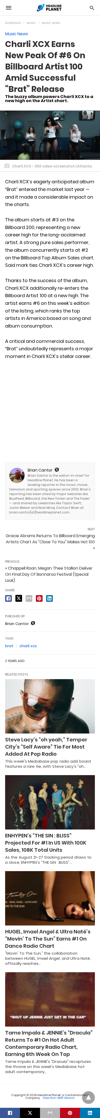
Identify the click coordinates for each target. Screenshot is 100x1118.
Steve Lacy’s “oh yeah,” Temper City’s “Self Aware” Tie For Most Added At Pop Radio (46, 747)
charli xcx (28, 645)
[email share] (29, 598)
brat (9, 645)
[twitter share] (18, 598)
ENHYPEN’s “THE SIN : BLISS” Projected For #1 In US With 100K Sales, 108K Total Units (45, 842)
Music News (51, 23)
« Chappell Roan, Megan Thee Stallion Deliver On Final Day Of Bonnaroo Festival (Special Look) (49, 574)
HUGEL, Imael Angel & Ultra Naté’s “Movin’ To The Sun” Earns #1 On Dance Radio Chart (48, 938)
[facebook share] (8, 598)
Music (31, 23)
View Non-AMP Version (59, 1098)
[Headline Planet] (49, 7)
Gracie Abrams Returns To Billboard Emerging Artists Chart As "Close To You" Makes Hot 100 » (50, 542)
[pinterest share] (39, 598)
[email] (50, 1113)
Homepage (13, 23)
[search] (92, 8)
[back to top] (88, 1097)
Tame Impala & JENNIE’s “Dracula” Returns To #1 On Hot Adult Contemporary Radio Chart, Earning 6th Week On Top (49, 1043)
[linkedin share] (49, 598)
